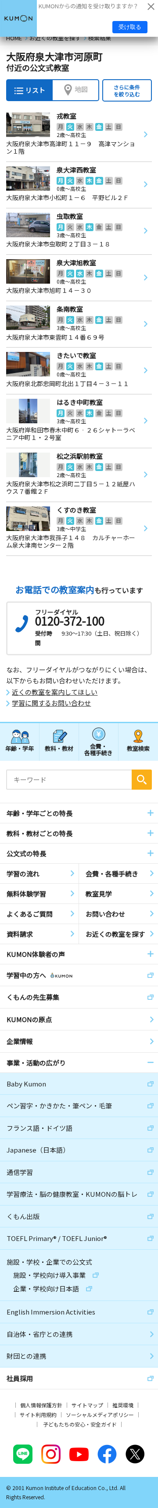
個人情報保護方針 (41, 1405)
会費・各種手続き (98, 749)
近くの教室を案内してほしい (54, 692)
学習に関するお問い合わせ (51, 703)
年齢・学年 (19, 748)
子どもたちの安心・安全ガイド (80, 1424)
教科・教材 (59, 748)
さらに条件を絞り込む (127, 90)
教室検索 (138, 748)
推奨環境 (122, 1405)
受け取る (129, 27)
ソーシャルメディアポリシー (100, 1414)
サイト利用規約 (38, 1414)
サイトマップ (87, 1405)
